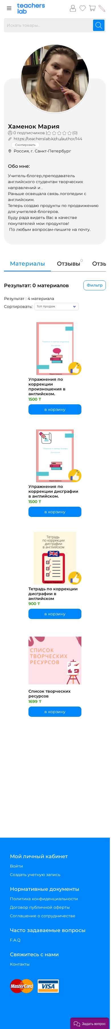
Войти (16, 866)
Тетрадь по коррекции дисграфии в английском (53, 594)
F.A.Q (15, 940)
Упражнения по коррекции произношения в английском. (46, 386)
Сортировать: (18, 306)
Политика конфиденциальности (44, 898)
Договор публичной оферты (40, 907)
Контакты (20, 964)
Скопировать (25, 145)
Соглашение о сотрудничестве (42, 915)
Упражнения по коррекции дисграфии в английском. (53, 491)
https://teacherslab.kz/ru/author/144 (48, 138)
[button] (89, 1023)
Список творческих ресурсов (49, 694)
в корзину (54, 409)
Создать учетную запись (35, 874)
